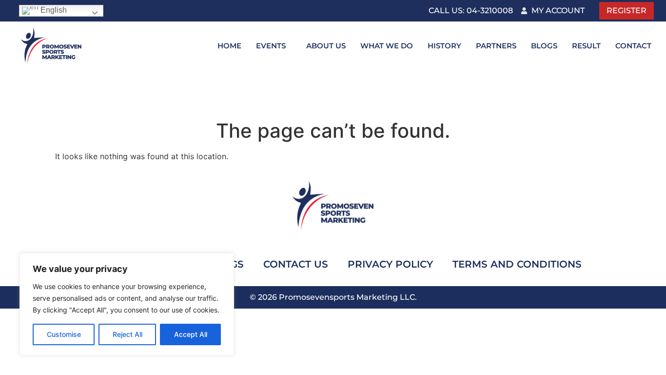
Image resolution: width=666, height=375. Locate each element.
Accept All (190, 334)
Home (229, 45)
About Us (326, 45)
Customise (64, 334)
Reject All (127, 334)
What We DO (386, 45)
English (53, 10)
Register (626, 10)
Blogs (544, 45)
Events (271, 45)
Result (586, 45)
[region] (127, 304)
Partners (496, 45)
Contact (633, 45)
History (444, 45)
